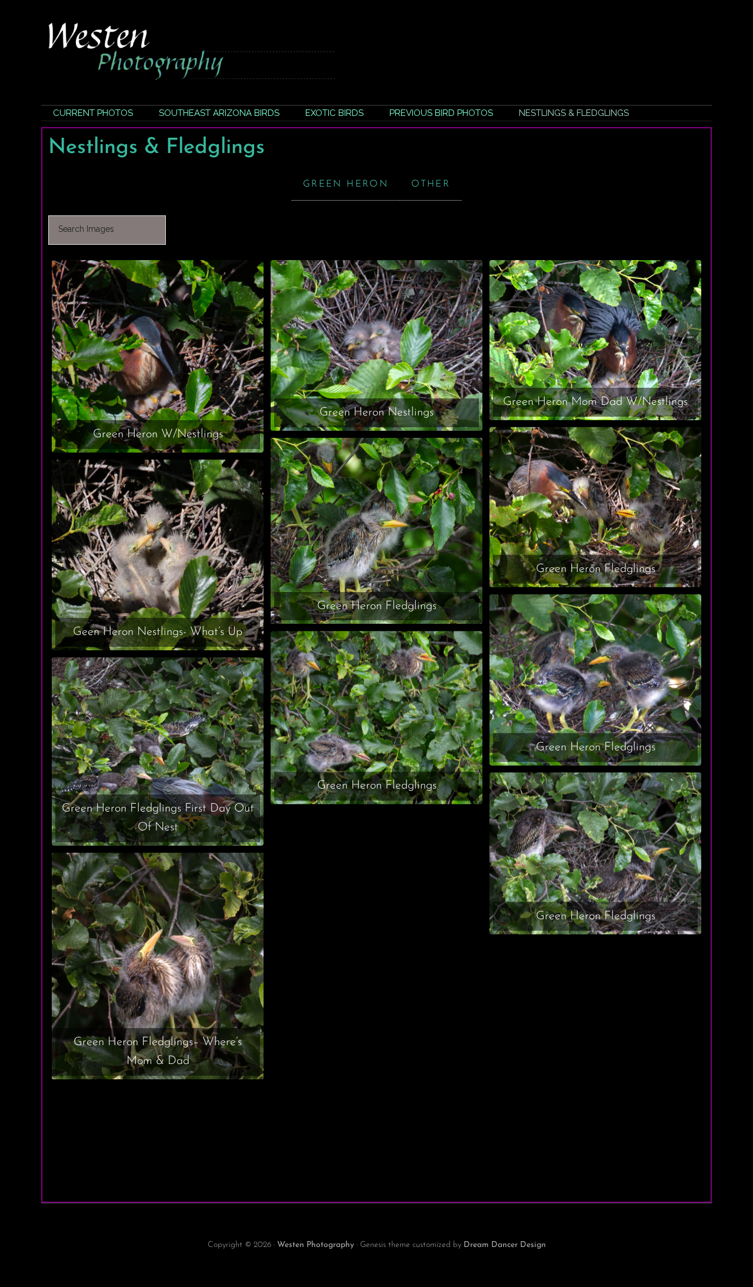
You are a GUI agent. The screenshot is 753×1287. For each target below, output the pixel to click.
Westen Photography (315, 1245)
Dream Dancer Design (505, 1245)
